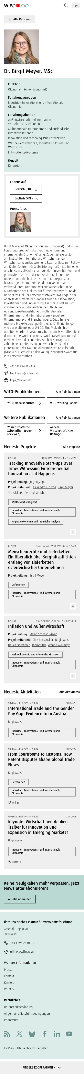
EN (76, 5)
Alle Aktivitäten (69, 692)
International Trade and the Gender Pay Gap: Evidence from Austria (41, 711)
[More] (73, 532)
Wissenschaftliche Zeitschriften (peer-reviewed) (19, 430)
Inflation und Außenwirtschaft (36, 626)
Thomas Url (39, 645)
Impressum (11, 1020)
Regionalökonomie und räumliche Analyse (36, 521)
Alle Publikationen (68, 392)
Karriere (9, 982)
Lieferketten (18, 585)
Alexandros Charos (44, 487)
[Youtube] (69, 1034)
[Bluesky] (32, 1034)
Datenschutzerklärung (18, 1007)
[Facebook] (45, 1034)
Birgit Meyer (65, 487)
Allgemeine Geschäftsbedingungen (27, 1013)
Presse (8, 969)
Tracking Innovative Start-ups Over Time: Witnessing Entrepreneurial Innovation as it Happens (40, 468)
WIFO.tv (9, 989)
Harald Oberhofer (19, 645)
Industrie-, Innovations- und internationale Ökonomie (36, 511)
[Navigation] (64, 5)
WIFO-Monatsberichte (20, 403)
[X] (19, 1034)
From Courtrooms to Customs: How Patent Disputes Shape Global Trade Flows (41, 759)
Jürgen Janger (38, 482)
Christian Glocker (43, 640)
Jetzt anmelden (21, 899)
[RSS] (7, 1034)
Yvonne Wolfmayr (59, 645)
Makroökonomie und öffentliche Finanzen (35, 654)
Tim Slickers (15, 493)
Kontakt (9, 976)
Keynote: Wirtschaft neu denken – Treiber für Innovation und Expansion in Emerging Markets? (39, 827)
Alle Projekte (71, 447)
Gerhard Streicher (35, 493)
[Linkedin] (57, 1034)
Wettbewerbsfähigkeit (24, 502)
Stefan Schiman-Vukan (43, 634)
